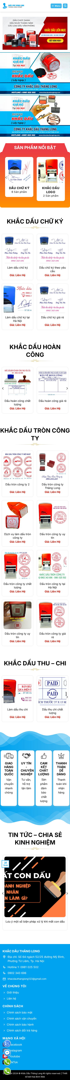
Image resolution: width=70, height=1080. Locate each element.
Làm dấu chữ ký (17, 267)
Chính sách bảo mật (19, 1012)
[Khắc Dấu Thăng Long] (14, 6)
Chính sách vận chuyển (21, 1018)
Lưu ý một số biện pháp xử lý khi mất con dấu (35, 921)
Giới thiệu (13, 992)
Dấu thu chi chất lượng (52, 711)
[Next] (63, 177)
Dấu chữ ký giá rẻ (52, 317)
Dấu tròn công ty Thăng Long (52, 486)
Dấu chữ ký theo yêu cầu (52, 269)
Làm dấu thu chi (17, 709)
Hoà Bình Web (38, 1076)
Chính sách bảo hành (20, 1024)
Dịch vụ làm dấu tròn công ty (17, 535)
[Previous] (6, 177)
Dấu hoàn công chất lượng (17, 402)
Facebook (15, 1044)
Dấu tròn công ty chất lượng (17, 585)
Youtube (14, 1056)
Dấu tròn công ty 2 (17, 484)
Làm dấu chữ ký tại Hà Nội (17, 319)
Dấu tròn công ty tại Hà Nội (52, 585)
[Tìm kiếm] (65, 6)
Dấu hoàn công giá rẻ (52, 401)
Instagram (15, 1050)
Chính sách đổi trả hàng (22, 1030)
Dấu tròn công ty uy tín (52, 535)
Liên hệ (11, 998)
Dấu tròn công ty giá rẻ (52, 635)
